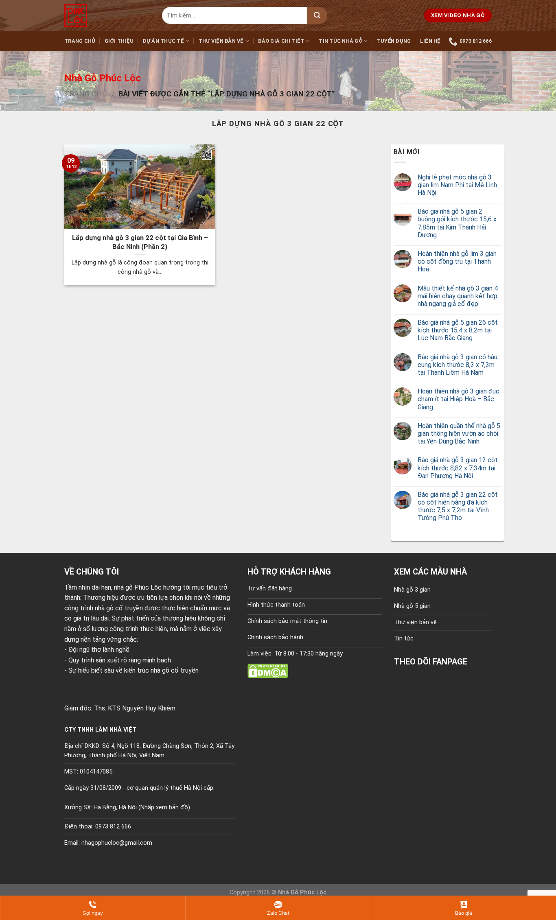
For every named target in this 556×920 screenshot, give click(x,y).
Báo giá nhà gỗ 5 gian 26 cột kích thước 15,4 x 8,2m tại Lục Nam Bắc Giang (458, 330)
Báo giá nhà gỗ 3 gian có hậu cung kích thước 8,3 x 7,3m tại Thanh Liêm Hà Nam (457, 364)
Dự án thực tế (163, 41)
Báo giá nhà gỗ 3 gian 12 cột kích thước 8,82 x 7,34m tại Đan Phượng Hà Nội (458, 467)
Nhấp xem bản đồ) (165, 807)
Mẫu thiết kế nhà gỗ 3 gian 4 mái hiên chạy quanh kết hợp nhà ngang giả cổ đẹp (458, 296)
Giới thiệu (119, 41)
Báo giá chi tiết (281, 41)
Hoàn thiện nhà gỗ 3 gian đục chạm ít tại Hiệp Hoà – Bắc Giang (458, 399)
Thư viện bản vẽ (221, 41)
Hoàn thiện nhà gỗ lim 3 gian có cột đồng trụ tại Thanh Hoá (457, 261)
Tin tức (404, 638)
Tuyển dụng (394, 41)
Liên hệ (430, 41)
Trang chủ (79, 41)
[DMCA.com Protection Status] (267, 670)
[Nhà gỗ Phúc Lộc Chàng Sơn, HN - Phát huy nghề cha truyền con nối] (107, 15)
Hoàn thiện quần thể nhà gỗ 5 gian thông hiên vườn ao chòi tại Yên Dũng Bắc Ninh (459, 433)
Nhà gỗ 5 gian (412, 606)
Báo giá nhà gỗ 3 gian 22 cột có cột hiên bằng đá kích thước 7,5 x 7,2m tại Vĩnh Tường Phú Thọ (458, 506)
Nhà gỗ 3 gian (412, 589)
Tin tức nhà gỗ (340, 41)
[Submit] (317, 15)
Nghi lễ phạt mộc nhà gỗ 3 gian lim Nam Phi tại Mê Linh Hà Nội (457, 185)
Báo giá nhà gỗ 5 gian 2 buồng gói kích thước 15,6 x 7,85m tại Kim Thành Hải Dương (457, 223)
